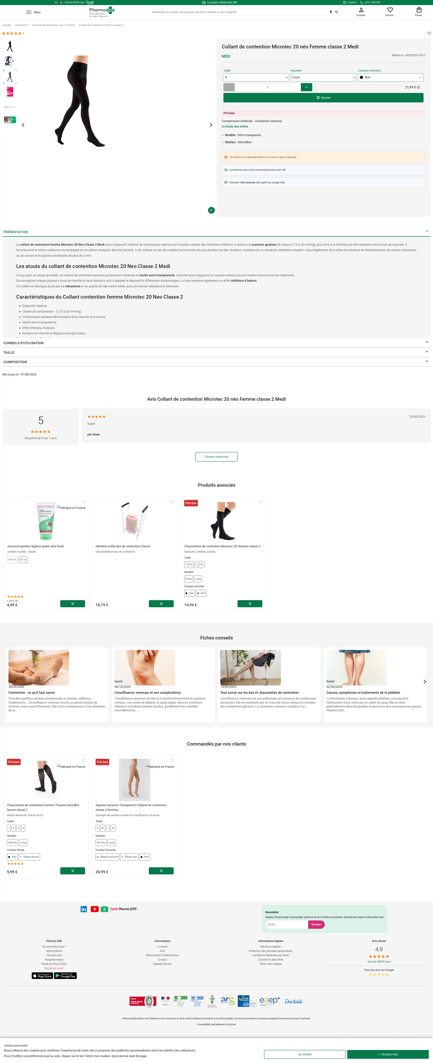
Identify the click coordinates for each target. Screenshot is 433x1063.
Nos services (54, 955)
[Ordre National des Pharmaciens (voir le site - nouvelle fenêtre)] (212, 1001)
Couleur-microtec (369, 70)
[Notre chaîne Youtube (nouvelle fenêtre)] (95, 909)
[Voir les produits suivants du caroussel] (424, 681)
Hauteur (296, 70)
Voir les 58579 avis (74, 2)
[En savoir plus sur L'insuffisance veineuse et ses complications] (163, 664)
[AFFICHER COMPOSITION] (426, 362)
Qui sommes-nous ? (54, 946)
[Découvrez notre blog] (123, 909)
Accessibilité (203, 1024)
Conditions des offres (270, 959)
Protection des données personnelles (270, 951)
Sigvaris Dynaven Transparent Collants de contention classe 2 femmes (131, 807)
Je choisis (305, 1054)
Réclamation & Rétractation (162, 955)
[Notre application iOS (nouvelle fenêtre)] (42, 975)
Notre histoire (54, 951)
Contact (352, 2)
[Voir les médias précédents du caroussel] (23, 125)
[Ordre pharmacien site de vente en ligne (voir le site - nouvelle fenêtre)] (180, 1001)
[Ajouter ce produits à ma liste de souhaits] (429, 33)
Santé (12, 681)
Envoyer (316, 924)
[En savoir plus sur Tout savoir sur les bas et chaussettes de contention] (269, 664)
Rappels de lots (162, 963)
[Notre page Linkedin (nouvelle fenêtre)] (83, 909)
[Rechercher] (337, 12)
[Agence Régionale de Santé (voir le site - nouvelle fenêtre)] (227, 1001)
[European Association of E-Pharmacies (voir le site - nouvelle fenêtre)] (270, 1001)
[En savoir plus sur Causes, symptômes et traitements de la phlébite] (375, 664)
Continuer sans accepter (16, 1045)
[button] (28, 12)
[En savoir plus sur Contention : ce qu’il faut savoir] (57, 664)
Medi (226, 56)
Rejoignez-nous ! (54, 968)
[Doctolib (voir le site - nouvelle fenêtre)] (293, 1001)
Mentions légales (270, 946)
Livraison (162, 946)
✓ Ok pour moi (388, 1054)
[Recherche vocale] (331, 13)
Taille (227, 70)
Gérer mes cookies (271, 963)
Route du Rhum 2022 (54, 963)
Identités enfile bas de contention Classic (123, 546)
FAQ (162, 951)
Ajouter (325, 97)
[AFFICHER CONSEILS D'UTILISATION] (426, 343)
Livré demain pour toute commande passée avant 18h (257, 170)
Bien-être (226, 681)
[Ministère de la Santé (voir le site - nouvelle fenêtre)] (165, 1001)
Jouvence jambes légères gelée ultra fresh (35, 546)
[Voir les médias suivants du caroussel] (210, 125)
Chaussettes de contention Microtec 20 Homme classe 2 (222, 546)
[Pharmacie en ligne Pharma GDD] (101, 12)
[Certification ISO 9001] (142, 1001)
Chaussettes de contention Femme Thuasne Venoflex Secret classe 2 (43, 807)
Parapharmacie (54, 959)
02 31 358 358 (372, 2)
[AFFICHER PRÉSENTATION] (426, 231)
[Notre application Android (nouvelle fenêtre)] (65, 975)
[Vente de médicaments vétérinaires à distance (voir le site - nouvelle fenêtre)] (197, 1001)
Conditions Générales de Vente (271, 955)
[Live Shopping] (104, 909)
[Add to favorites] (83, 502)
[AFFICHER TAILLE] (426, 352)
